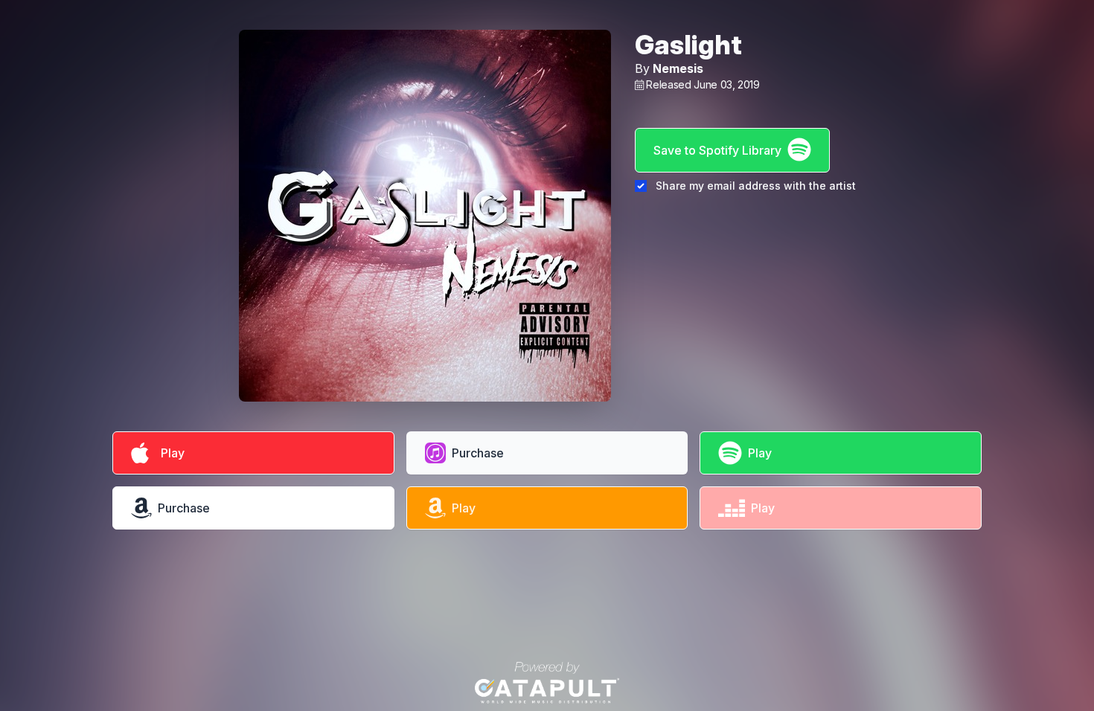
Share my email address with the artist (756, 185)
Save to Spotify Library (717, 150)
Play (170, 452)
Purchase (478, 452)
